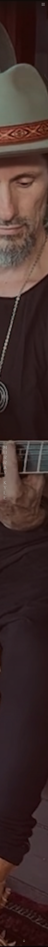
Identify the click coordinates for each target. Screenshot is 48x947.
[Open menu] (43, 4)
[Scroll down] (24, 940)
